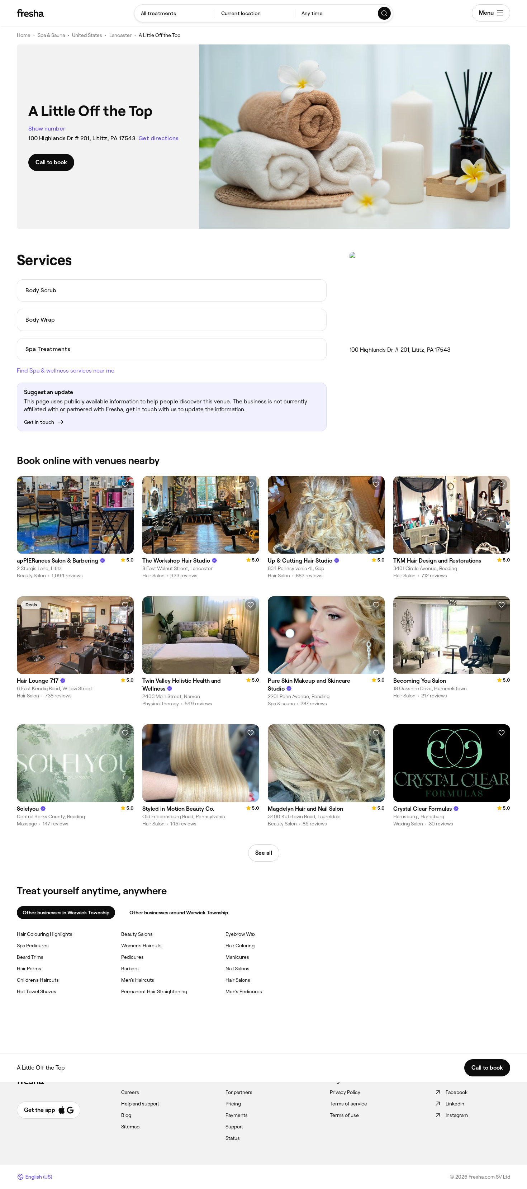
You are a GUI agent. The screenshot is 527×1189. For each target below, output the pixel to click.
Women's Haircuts (141, 945)
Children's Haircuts (38, 980)
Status (232, 1138)
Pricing (233, 1104)
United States (87, 35)
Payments (236, 1115)
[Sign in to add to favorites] (125, 484)
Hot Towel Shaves (36, 991)
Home (23, 35)
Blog (126, 1115)
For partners (238, 1092)
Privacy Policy (345, 1092)
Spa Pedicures (33, 945)
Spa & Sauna (51, 35)
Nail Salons (237, 968)
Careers (130, 1092)
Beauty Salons (137, 934)
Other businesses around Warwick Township (178, 912)
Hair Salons (237, 980)
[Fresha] (30, 13)
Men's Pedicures (243, 991)
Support (234, 1126)
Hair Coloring (240, 945)
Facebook (456, 1092)
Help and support (140, 1104)
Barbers (130, 968)
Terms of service (348, 1104)
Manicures (237, 957)
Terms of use (344, 1115)
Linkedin (455, 1104)
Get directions (158, 138)
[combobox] (174, 13)
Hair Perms (29, 968)
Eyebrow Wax (240, 934)
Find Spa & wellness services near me (65, 371)
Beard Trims (30, 957)
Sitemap (130, 1126)
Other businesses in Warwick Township (66, 912)
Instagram (457, 1115)
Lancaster (120, 35)
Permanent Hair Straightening (154, 991)
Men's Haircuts (137, 980)
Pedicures (132, 957)
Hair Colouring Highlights (44, 934)
